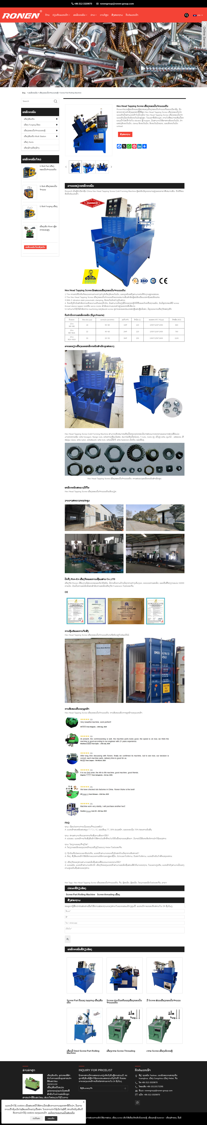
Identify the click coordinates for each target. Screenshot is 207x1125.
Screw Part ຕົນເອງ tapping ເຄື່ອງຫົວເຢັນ (85, 1001)
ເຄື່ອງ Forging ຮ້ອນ (32, 125)
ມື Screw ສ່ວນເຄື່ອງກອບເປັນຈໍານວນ (164, 1000)
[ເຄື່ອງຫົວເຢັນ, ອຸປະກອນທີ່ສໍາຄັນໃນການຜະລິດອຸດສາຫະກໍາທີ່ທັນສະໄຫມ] (34, 1084)
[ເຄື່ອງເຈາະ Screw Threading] (124, 1026)
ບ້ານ (47, 15)
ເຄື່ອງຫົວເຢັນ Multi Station (35, 136)
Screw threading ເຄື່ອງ (108, 894)
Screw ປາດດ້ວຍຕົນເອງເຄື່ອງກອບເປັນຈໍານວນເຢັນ (124, 1001)
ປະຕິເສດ (36, 1118)
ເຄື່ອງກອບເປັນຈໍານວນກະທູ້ (48, 93)
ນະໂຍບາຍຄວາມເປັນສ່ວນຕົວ (61, 1113)
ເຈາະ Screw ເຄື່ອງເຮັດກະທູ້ (159, 1051)
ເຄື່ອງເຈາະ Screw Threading (121, 1051)
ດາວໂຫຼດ (104, 15)
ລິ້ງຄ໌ (179, 1118)
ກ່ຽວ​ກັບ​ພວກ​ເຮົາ (60, 15)
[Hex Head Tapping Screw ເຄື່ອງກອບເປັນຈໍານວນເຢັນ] (75, 167)
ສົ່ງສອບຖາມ (117, 15)
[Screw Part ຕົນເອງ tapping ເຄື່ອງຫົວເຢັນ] (85, 975)
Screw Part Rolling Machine (70, 93)
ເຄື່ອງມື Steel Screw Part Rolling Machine (83, 1052)
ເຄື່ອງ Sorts (29, 142)
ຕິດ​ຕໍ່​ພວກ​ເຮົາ (132, 15)
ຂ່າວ (93, 15)
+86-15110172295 (155, 1086)
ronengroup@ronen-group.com (117, 4)
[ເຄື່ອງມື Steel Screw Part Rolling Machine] (85, 1026)
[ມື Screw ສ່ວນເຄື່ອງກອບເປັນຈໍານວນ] (164, 975)
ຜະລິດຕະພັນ (79, 15)
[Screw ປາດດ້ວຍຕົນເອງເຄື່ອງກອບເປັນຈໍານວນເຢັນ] (124, 975)
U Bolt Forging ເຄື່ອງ (48, 206)
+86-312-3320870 (83, 4)
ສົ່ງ (68, 939)
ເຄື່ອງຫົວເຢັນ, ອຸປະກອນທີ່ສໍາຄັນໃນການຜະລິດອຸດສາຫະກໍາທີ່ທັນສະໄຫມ (59, 1078)
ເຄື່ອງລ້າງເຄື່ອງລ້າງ (31, 148)
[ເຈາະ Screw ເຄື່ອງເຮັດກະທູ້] (164, 1026)
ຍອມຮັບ (51, 1118)
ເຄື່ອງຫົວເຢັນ (29, 119)
